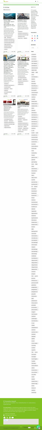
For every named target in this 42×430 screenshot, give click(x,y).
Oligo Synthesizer (7, 44)
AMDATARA (34, 70)
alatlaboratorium (21, 76)
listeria (33, 226)
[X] (35, 36)
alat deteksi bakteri (35, 61)
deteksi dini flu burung (35, 103)
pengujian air (34, 291)
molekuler (20, 128)
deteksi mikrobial (35, 106)
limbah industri (35, 224)
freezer (33, 155)
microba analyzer (35, 238)
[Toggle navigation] (38, 1)
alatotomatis (35, 68)
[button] (38, 4)
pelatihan (34, 285)
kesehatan (34, 193)
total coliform (35, 365)
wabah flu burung (35, 381)
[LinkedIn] (37, 36)
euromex (33, 144)
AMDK (33, 72)
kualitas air (34, 206)
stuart (33, 341)
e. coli (33, 130)
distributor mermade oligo (9, 40)
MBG (33, 229)
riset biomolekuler (7, 47)
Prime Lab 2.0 (24, 129)
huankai (33, 173)
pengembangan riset (8, 45)
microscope (34, 244)
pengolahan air (35, 289)
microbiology (34, 242)
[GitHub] (37, 38)
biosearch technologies (35, 88)
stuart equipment (35, 343)
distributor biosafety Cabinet (35, 117)
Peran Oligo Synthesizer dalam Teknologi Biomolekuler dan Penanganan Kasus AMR (9, 24)
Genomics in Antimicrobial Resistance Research (7, 108)
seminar (5, 49)
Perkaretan (34, 296)
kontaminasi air (35, 204)
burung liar (34, 90)
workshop (34, 392)
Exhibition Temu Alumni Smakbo (22, 21)
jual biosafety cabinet (35, 184)
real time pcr (34, 314)
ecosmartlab (34, 137)
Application (6, 96)
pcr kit (36, 276)
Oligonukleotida (35, 262)
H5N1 (36, 164)
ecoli (37, 132)
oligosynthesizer (7, 127)
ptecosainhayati (35, 309)
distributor (9, 37)
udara (33, 367)
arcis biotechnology (35, 76)
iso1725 (33, 179)
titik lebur (34, 363)
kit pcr (11, 88)
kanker (35, 186)
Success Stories (6, 52)
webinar (33, 390)
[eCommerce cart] (35, 1)
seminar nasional (35, 332)
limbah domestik (35, 222)
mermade (34, 233)
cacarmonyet (35, 92)
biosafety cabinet (35, 85)
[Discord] (35, 41)
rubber (33, 325)
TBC (32, 352)
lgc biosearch (35, 218)
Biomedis (20, 79)
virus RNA (34, 374)
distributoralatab (35, 126)
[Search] (37, 4)
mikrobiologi (34, 249)
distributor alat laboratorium (9, 39)
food (33, 150)
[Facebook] (32, 36)
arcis (33, 74)
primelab (34, 305)
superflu (33, 350)
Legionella (34, 211)
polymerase (34, 300)
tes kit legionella (35, 359)
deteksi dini (34, 101)
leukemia (6, 90)
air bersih (34, 54)
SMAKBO (25, 38)
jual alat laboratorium (35, 182)
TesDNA (33, 361)
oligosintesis (34, 265)
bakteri (33, 79)
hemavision (6, 88)
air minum (34, 59)
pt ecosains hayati (7, 92)
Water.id (33, 388)
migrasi (33, 247)
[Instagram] (35, 38)
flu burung (34, 148)
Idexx (33, 175)
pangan (33, 273)
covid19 (33, 99)
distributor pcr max (35, 121)
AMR (5, 37)
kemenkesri (34, 191)
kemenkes (34, 188)
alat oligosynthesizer (8, 35)
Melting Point (34, 231)
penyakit (34, 294)
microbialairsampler (35, 240)
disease (33, 110)
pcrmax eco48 (35, 282)
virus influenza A (35, 372)
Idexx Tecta (20, 38)
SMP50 (33, 338)
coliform (33, 97)
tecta (36, 352)
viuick (33, 376)
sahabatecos (20, 84)
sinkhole (33, 334)
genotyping (34, 162)
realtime (33, 316)
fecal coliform (35, 146)
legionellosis (34, 213)
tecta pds (34, 354)
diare (33, 108)
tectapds (34, 356)
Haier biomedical (35, 168)
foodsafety (34, 153)
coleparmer (25, 119)
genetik (33, 159)
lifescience (34, 220)
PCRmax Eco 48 (35, 280)
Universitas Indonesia (35, 370)
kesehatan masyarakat (35, 195)
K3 (32, 186)
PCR (32, 276)
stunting (33, 345)
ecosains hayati (7, 87)
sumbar (33, 347)
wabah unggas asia (35, 383)
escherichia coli (35, 141)
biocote (33, 81)
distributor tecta (21, 36)
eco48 (33, 132)
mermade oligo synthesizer (9, 42)
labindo (25, 126)
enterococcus (35, 139)
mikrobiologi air (35, 251)
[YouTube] (32, 38)
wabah (33, 379)
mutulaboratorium (35, 258)
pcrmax (19, 129)
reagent (5, 93)
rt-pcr (33, 323)
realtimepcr (34, 318)
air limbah (20, 116)
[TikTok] (32, 41)
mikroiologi (34, 253)
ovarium (33, 271)
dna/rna (33, 128)
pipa (33, 298)
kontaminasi (34, 202)
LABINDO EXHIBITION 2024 (23, 107)
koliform (33, 200)
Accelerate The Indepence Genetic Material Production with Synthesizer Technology (23, 64)
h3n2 (33, 164)
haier (33, 166)
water (33, 385)
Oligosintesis (20, 82)
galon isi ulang (35, 157)
